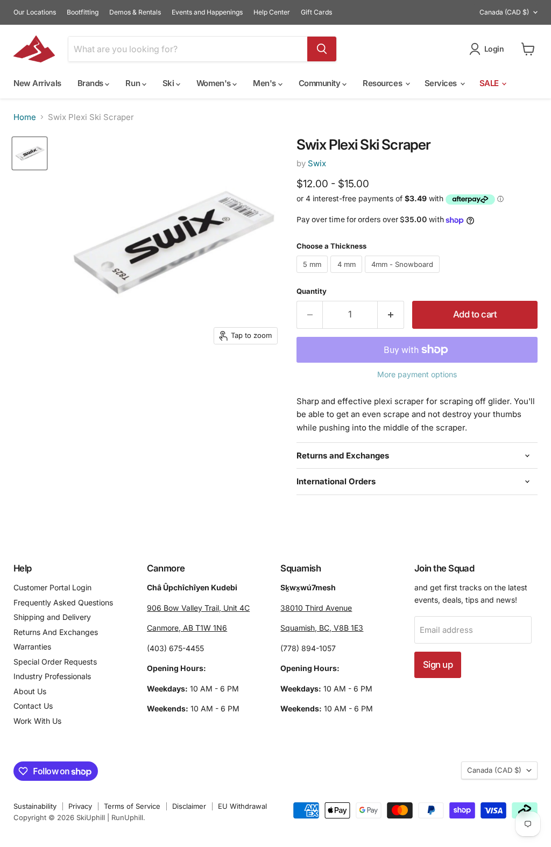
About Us (29, 691)
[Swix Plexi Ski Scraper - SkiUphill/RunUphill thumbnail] (29, 153)
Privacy (80, 806)
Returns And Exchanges (55, 632)
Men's (265, 83)
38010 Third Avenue (316, 607)
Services (442, 83)
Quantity (311, 291)
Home (24, 117)
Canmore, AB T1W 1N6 (187, 627)
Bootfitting (82, 12)
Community (321, 83)
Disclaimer (189, 806)
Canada (504, 12)
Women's (214, 83)
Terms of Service (132, 806)
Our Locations (34, 12)
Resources (383, 83)
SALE (490, 83)
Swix (317, 163)
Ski (169, 83)
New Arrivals (37, 83)
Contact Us (33, 705)
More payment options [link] (417, 374)
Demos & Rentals (135, 12)
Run (133, 83)
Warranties (32, 646)
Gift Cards (316, 12)
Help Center (271, 12)
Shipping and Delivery (52, 617)
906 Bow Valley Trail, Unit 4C (198, 607)
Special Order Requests (55, 661)
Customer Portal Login (52, 587)
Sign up (438, 664)
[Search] (321, 49)
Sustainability (34, 806)
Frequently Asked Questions (63, 602)
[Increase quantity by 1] (391, 314)
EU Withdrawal (242, 806)
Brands (91, 83)
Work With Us (37, 720)
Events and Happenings (207, 12)
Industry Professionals (52, 676)
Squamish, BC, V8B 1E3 (321, 627)
